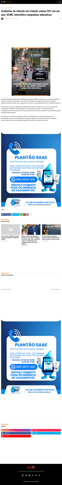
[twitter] (26, 475)
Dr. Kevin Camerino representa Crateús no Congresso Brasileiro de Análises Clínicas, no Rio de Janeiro (51, 237)
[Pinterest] (24, 214)
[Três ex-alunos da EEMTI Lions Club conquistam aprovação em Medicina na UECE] (10, 229)
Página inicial (4, 7)
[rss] (36, 475)
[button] (1, 2)
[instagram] (32, 475)
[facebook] (22, 475)
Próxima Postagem (55, 289)
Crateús (10, 7)
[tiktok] (39, 475)
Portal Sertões (35, 481)
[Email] (27, 214)
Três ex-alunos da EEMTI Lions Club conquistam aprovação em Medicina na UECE (10, 237)
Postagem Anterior (6, 289)
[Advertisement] (29, 33)
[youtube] (29, 475)
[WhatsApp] (21, 214)
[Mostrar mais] (30, 214)
